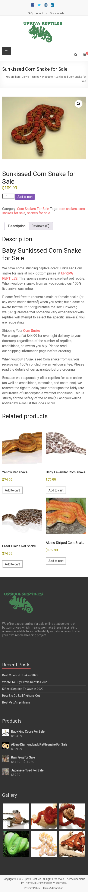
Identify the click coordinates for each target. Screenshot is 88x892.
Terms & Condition (53, 887)
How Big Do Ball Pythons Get (21, 695)
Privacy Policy (32, 887)
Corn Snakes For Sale (33, 209)
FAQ (30, 12)
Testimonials (57, 12)
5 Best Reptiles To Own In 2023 (23, 689)
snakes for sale (38, 213)
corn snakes (68, 209)
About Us (41, 12)
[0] (84, 55)
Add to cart (25, 196)
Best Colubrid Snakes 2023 (20, 675)
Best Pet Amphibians (16, 702)
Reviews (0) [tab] (40, 226)
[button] (78, 104)
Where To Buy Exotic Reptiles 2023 (25, 682)
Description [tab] (16, 226)
